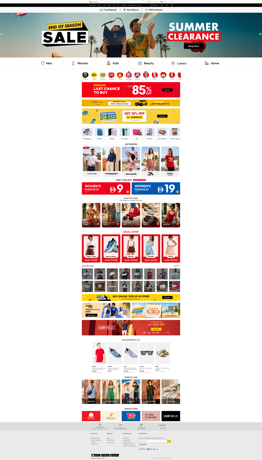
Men (104, 5)
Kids (114, 5)
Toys (118, 5)
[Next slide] (171, 354)
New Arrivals (93, 5)
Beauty (99, 5)
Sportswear (124, 5)
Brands (139, 5)
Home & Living (132, 5)
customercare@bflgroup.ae (120, 428)
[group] (99, 357)
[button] (2, 34)
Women (109, 5)
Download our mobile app (154, 1)
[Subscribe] (169, 441)
